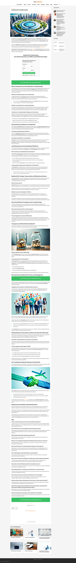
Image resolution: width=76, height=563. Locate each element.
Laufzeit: (23, 68)
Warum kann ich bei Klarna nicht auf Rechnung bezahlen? (44, 551)
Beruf (25, 4)
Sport (51, 4)
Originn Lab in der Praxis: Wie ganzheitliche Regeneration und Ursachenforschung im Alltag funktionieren (61, 15)
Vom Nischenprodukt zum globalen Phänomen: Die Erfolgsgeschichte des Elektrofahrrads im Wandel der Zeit (61, 34)
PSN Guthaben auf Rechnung (16, 550)
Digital (29, 4)
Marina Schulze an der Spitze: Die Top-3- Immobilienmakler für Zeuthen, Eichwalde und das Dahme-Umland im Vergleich (61, 22)
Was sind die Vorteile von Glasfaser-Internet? (61, 11)
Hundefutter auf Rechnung (15, 537)
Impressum (35, 559)
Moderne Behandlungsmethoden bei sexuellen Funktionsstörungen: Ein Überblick (61, 28)
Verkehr (56, 4)
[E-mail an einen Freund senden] (31, 522)
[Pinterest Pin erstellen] (32, 522)
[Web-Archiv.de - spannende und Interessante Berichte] (38, 1)
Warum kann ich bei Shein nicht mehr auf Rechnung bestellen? (44, 538)
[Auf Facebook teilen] (27, 522)
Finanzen (34, 4)
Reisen (47, 4)
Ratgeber (43, 4)
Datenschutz (40, 559)
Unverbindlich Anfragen (28, 72)
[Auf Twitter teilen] (29, 522)
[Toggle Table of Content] (16, 508)
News (38, 4)
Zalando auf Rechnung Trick (30, 537)
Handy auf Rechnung (28, 550)
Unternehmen (42, 46)
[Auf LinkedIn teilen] (34, 522)
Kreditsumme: (24, 64)
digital (33, 49)
